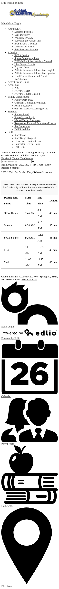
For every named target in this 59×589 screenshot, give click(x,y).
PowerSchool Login (24, 117)
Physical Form (21, 67)
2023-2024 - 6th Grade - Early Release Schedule (29, 184)
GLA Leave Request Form (28, 141)
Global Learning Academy (29, 13)
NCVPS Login (22, 90)
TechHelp (19, 147)
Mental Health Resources (27, 120)
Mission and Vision (24, 46)
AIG (16, 87)
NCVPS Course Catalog (27, 93)
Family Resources (23, 99)
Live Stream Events (24, 64)
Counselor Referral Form (27, 144)
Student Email (21, 114)
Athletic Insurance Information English (34, 70)
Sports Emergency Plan (26, 58)
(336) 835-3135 (29, 279)
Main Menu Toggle (11, 23)
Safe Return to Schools (26, 49)
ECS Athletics (21, 55)
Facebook (6, 158)
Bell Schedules (22, 129)
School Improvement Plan (27, 40)
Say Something (22, 126)
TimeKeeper (26, 158)
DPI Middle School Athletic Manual (33, 61)
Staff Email (20, 135)
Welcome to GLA (23, 37)
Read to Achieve (23, 105)
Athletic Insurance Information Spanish (34, 73)
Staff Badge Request (25, 138)
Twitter (16, 158)
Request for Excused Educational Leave (35, 123)
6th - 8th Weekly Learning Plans (31, 108)
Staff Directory (22, 34)
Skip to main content (12, 2)
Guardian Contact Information (30, 102)
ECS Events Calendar (25, 43)
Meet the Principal (23, 31)
